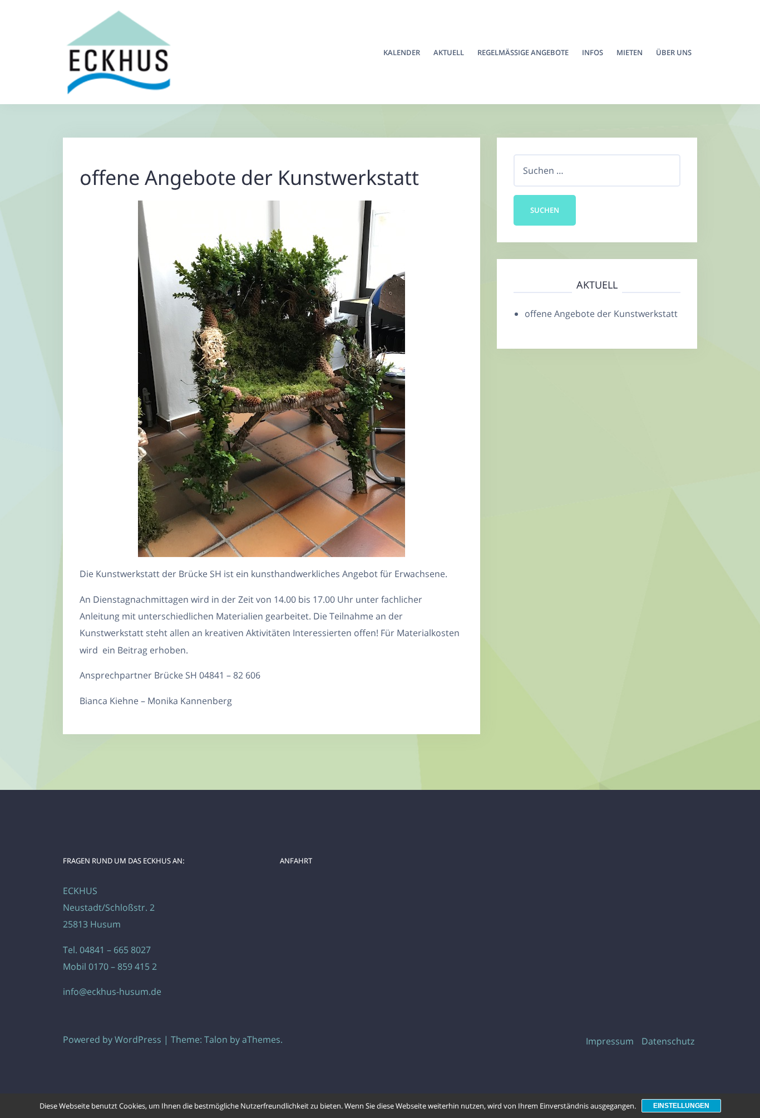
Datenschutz (667, 1041)
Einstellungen (681, 1106)
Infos (592, 52)
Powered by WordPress (112, 1039)
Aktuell (448, 52)
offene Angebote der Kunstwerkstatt (601, 313)
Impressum (610, 1041)
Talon (216, 1039)
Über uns (674, 52)
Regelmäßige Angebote (523, 52)
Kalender (401, 52)
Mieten (629, 52)
